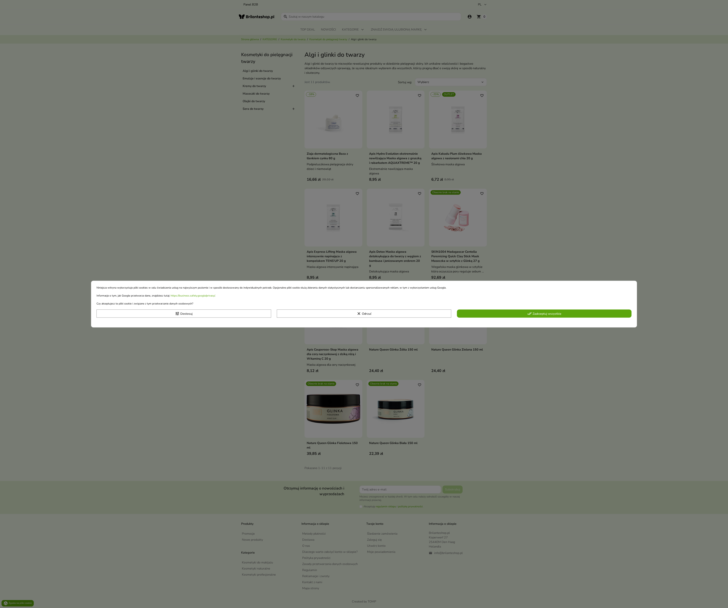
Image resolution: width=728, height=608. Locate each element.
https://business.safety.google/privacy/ (193, 295)
